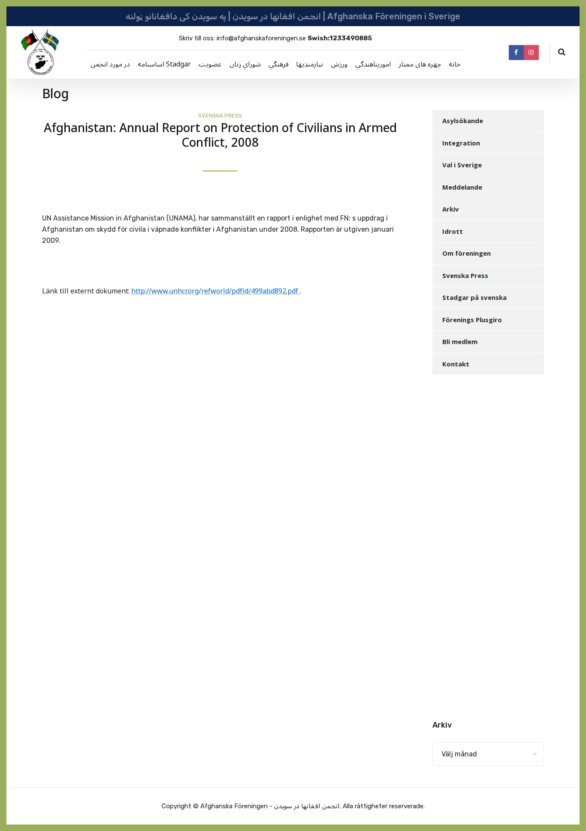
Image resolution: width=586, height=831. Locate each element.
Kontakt (455, 364)
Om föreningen (466, 253)
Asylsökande (462, 120)
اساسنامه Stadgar (164, 64)
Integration (461, 143)
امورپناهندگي (373, 64)
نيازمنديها (309, 64)
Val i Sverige (462, 164)
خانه (454, 64)
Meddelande (462, 187)
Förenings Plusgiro (472, 319)
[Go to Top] (568, 811)
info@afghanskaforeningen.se (261, 38)
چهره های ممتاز (420, 64)
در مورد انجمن (110, 64)
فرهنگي (279, 64)
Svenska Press (220, 115)
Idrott (452, 231)
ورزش (339, 64)
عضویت (210, 64)
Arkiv (450, 209)
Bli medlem (459, 341)
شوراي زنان (245, 64)
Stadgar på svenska (474, 297)
